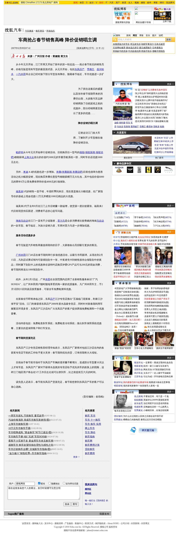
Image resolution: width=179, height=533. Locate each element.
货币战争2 (162, 240)
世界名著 (142, 240)
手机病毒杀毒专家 (129, 244)
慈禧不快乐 (146, 51)
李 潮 (137, 97)
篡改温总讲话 (132, 47)
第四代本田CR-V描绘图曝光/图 (154, 121)
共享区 (116, 244)
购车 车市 (90, 415)
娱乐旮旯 (138, 403)
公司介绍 (125, 523)
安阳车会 (138, 369)
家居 (124, 2)
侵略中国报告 (158, 51)
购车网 (88, 440)
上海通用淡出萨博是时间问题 (153, 97)
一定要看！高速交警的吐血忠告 (158, 362)
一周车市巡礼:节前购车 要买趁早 (26, 415)
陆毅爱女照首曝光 (163, 273)
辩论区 (88, 493)
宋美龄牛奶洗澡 (120, 51)
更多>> (76, 457)
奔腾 (58, 172)
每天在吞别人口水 (122, 411)
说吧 (161, 35)
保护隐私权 (100, 523)
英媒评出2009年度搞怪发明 (156, 400)
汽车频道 (29, 31)
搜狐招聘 (59, 523)
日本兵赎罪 (159, 44)
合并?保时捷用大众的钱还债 (155, 93)
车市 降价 (90, 432)
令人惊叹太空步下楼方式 (159, 330)
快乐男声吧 (159, 217)
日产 (52, 299)
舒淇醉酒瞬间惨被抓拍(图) (156, 302)
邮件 (149, 2)
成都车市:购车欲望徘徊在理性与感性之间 (30, 445)
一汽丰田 (21, 74)
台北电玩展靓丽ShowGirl (126, 323)
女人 (130, 2)
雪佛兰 (90, 69)
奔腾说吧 (77, 172)
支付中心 (48, 523)
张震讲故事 (156, 237)
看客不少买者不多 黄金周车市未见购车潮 (30, 440)
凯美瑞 (127, 126)
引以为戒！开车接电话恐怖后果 (158, 376)
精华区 (88, 489)
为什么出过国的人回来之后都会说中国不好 (143, 416)
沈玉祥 (138, 104)
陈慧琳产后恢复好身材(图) (127, 292)
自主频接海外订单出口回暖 (154, 107)
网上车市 (90, 428)
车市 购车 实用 (93, 424)
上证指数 (119, 217)
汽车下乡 (118, 119)
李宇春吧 (138, 217)
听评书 (116, 237)
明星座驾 (138, 366)
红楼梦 (165, 237)
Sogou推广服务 (16, 514)
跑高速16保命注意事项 (159, 382)
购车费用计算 (92, 445)
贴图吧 (118, 226)
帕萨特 (19, 152)
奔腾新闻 (67, 172)
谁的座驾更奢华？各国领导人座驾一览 (141, 386)
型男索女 (138, 410)
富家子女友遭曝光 (122, 377)
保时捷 (122, 122)
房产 (118, 2)
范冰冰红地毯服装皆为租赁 (127, 299)
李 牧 (137, 111)
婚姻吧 (137, 226)
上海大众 (29, 157)
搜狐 (23, 2)
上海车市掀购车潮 (18, 424)
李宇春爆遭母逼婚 (121, 273)
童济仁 (138, 118)
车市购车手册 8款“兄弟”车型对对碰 (27, 436)
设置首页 (26, 523)
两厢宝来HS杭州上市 (164, 141)
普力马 (61, 220)
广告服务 (69, 523)
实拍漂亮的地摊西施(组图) (156, 306)
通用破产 (135, 126)
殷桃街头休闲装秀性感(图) (127, 295)
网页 (135, 35)
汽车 (111, 2)
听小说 (116, 240)
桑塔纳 (149, 126)
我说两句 (170, 2)
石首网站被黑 (119, 47)
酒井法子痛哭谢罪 (164, 348)
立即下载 (167, 21)
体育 (82, 2)
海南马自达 (22, 220)
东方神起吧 (159, 221)
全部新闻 (135, 523)
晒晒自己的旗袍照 (131, 419)
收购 (162, 126)
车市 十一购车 (92, 420)
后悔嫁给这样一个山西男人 (156, 407)
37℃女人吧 (159, 226)
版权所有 (113, 527)
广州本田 (21, 255)
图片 (154, 35)
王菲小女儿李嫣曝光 (143, 348)
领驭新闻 (90, 152)
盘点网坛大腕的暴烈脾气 (126, 309)
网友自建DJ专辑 (143, 22)
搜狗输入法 (37, 523)
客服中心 (79, 523)
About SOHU (113, 523)
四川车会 (138, 373)
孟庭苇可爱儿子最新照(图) (156, 316)
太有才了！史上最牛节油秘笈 (157, 373)
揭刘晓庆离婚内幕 (142, 270)
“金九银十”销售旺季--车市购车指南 (27, 453)
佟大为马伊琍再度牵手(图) (156, 292)
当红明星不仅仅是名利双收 (156, 403)
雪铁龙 (156, 126)
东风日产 (79, 69)
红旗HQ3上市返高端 (163, 152)
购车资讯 (40, 31)
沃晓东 (138, 100)
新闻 (128, 35)
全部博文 (145, 523)
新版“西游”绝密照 (123, 348)
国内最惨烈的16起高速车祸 (135, 382)
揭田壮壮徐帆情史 (122, 266)
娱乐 (92, 2)
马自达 (100, 220)
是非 (137, 121)
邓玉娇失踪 (135, 44)
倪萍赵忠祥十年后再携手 (155, 295)
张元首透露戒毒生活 (157, 327)
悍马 (128, 122)
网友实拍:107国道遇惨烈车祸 (157, 369)
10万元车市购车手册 (19, 428)
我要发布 (104, 514)
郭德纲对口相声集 (129, 237)
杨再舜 (138, 114)
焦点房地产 (47, 2)
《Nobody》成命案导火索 (126, 316)
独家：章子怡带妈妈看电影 (157, 288)
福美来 (19, 191)
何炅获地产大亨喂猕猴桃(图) (128, 288)
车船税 (128, 115)
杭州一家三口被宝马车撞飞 (156, 366)
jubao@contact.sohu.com (97, 530)
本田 (47, 279)
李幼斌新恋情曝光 (163, 270)
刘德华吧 (138, 221)
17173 (39, 2)
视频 (137, 2)
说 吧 (132, 205)
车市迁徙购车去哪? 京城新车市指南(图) (29, 449)
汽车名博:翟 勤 (123, 104)
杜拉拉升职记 (144, 237)
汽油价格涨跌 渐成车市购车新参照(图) (29, 420)
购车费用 (90, 453)
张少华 (138, 93)
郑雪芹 (138, 107)
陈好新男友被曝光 (163, 276)
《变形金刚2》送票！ (128, 327)
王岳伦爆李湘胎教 (126, 330)
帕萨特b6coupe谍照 (122, 111)
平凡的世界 (151, 240)
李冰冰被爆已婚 (143, 266)
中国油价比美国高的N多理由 (155, 114)
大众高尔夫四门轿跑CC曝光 (155, 118)
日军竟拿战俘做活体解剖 (126, 306)
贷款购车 (90, 449)
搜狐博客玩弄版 (122, 22)
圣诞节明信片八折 (121, 276)
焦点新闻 (138, 396)
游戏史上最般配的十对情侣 (157, 323)
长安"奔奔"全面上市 (164, 145)
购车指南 (90, 436)
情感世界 (138, 407)
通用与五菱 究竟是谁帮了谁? (153, 111)
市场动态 (50, 31)
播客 (143, 2)
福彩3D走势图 (163, 244)
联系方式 (89, 523)
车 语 (137, 90)
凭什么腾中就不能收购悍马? (155, 100)
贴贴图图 (138, 400)
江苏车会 (138, 376)
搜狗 (55, 2)
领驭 (82, 152)
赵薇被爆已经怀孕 (121, 270)
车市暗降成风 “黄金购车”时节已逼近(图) (30, 432)
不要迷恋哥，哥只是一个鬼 (156, 396)
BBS (162, 2)
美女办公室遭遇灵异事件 (126, 313)
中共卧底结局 (134, 51)
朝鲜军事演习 (147, 44)
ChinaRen (30, 2)
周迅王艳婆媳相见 (142, 273)
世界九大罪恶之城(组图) (155, 309)
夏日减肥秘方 (145, 47)
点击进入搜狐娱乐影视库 (155, 320)
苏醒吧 (118, 221)
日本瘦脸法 (157, 47)
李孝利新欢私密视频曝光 (155, 313)
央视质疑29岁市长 (121, 44)
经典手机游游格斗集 (147, 244)
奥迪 (25, 172)
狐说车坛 (138, 362)
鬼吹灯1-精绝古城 (129, 240)
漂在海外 (118, 416)
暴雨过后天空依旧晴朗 (151, 419)
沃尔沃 (126, 119)
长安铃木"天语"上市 (164, 138)
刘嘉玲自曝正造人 (142, 276)
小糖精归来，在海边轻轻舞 (156, 410)
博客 (155, 2)
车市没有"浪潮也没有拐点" (154, 104)
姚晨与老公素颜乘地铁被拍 (127, 302)
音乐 (148, 35)
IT (106, 2)
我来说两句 (82, 48)
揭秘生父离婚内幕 (163, 266)
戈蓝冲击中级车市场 (163, 148)
